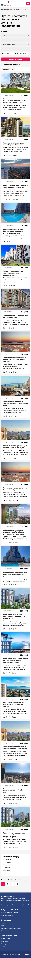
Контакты (4, 931)
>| (17, 884)
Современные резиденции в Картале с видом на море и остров (14, 791)
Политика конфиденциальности (11, 928)
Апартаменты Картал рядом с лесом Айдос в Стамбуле (15, 144)
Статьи (3, 923)
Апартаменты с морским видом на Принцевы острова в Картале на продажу (15, 660)
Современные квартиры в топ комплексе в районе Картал (14, 531)
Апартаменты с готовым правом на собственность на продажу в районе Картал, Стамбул (14, 101)
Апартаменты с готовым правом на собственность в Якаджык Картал (14, 616)
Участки (3, 946)
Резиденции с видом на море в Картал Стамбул (15, 489)
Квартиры (4, 941)
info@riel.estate (8, 915)
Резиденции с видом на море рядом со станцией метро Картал (14, 704)
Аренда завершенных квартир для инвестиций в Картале (15, 573)
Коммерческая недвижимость (10, 944)
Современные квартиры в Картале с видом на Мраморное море (15, 403)
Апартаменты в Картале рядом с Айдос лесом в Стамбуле (15, 447)
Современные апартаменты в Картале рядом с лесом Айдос (15, 748)
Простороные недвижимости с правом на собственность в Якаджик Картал (15, 835)
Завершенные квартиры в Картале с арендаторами (13, 230)
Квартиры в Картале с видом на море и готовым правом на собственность (15, 187)
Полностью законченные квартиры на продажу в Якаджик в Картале (13, 273)
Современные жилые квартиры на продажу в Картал (15, 316)
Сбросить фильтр (15, 59)
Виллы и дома (5, 938)
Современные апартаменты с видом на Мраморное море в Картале (14, 359)
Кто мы (3, 925)
